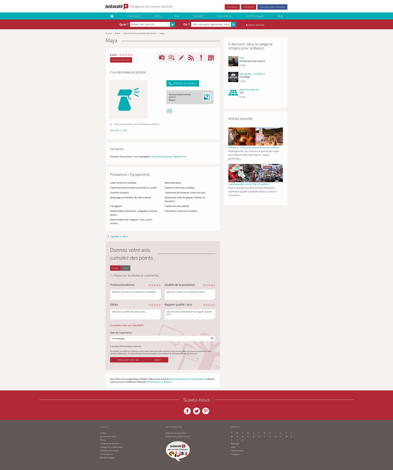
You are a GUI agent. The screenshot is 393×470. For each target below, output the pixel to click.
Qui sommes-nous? (108, 436)
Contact (103, 433)
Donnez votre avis (121, 59)
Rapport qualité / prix (178, 304)
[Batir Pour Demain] (233, 94)
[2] (152, 285)
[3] (155, 285)
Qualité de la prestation (180, 285)
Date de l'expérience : (121, 332)
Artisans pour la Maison (159, 381)
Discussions (224, 16)
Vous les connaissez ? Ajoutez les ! (169, 156)
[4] (157, 285)
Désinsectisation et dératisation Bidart (140, 33)
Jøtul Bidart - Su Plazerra (252, 73)
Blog (280, 16)
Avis (176, 16)
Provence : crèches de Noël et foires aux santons (253, 147)
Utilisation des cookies (109, 450)
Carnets (198, 16)
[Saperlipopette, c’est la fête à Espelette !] (255, 172)
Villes (157, 16)
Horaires (114, 130)
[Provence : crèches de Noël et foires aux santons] (255, 136)
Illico (241, 58)
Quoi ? (123, 24)
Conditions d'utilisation (109, 443)
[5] (159, 285)
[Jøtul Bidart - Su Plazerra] (233, 78)
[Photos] (128, 99)
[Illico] (233, 62)
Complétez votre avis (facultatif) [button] (126, 325)
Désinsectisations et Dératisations (187, 378)
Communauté (255, 16)
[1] (150, 285)
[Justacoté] (112, 15)
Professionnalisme (122, 285)
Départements (237, 450)
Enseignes (235, 454)
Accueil (108, 33)
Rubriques (133, 16)
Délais (114, 304)
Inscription (232, 7)
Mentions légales (107, 458)
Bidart (117, 33)
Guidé (115, 268)
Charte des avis (106, 454)
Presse (103, 440)
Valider (157, 359)
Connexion (248, 7)
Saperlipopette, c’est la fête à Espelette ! (249, 184)
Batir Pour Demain (249, 89)
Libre (125, 268)
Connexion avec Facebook (272, 7)
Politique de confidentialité (111, 447)
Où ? (186, 24)
